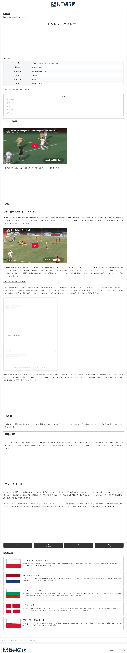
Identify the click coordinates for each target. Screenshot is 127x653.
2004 (14, 17)
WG (20, 17)
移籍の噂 (10, 109)
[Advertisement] (63, 43)
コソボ (25, 17)
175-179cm (8, 17)
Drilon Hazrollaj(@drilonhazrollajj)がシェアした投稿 (30, 367)
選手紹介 (7, 13)
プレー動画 (10, 100)
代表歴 (9, 106)
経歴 (8, 103)
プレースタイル (12, 113)
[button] (109, 545)
